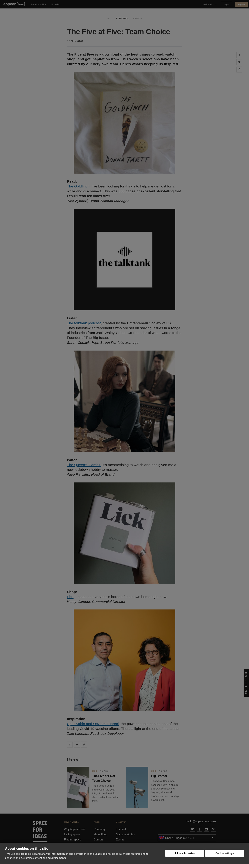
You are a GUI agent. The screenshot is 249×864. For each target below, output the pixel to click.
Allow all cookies (185, 853)
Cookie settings (224, 853)
